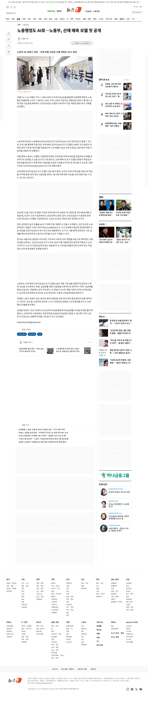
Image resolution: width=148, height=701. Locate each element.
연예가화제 (69, 626)
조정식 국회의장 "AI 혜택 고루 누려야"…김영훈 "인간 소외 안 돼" (42, 436)
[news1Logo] (15, 680)
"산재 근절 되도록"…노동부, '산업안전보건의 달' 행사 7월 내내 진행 (43, 439)
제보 (140, 7)
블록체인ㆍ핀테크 (116, 602)
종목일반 (84, 645)
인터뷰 (68, 639)
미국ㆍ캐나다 (55, 586)
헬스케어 (39, 631)
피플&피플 (54, 607)
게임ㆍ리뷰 (24, 639)
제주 (67, 615)
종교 (52, 631)
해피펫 (59, 11)
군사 (97, 586)
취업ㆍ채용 (129, 610)
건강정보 (54, 642)
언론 (52, 639)
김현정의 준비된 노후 (115, 513)
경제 (18, 25)
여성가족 (24, 605)
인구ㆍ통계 (39, 591)
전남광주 (69, 605)
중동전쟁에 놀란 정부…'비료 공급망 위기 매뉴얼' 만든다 (31, 350)
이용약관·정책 (82, 669)
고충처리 (93, 669)
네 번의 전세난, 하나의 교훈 (119, 492)
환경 (22, 597)
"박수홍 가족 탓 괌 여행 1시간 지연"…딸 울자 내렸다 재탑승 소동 (113, 96)
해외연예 (69, 637)
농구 (82, 639)
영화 (67, 631)
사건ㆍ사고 (24, 583)
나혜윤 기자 (25, 39)
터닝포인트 (129, 637)
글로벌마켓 (114, 629)
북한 (97, 579)
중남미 (53, 597)
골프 (82, 642)
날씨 (22, 599)
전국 (67, 579)
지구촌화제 (54, 610)
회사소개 (55, 669)
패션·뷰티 (129, 602)
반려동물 (54, 653)
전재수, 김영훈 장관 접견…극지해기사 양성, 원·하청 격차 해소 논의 (43, 433)
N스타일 (69, 642)
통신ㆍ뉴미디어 (26, 629)
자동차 (128, 591)
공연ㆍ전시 (54, 626)
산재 (39, 334)
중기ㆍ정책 (129, 594)
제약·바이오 (40, 629)
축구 (82, 631)
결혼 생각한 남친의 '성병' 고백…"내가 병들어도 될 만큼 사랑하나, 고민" (121, 353)
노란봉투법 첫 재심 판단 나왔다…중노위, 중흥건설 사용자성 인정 (68, 350)
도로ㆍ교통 (54, 650)
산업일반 (129, 583)
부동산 (8, 622)
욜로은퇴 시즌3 (113, 501)
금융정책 (114, 586)
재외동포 (84, 589)
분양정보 (9, 631)
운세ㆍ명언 (54, 647)
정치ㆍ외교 (99, 583)
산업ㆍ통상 (39, 589)
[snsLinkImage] (127, 689)
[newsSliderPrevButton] (124, 80)
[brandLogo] (74, 9)
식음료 (128, 605)
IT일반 (23, 634)
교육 (22, 589)
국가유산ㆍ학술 (56, 634)
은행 (112, 589)
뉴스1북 (128, 639)
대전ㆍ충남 (69, 599)
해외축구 (84, 634)
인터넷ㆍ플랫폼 (26, 626)
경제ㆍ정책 (39, 583)
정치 (8, 579)
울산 (67, 613)
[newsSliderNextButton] (129, 80)
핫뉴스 (102, 316)
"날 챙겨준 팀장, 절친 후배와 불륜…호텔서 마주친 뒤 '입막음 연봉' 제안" (120, 333)
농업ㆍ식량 (39, 597)
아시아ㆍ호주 (55, 589)
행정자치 (69, 583)
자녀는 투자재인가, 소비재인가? (118, 505)
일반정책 (9, 629)
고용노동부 (22, 334)
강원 (67, 594)
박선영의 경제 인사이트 (115, 489)
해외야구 (84, 629)
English (88, 11)
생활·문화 (55, 622)
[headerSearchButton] (15, 7)
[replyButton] (9, 39)
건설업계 (9, 637)
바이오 (38, 622)
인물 (22, 602)
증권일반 (114, 594)
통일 (82, 586)
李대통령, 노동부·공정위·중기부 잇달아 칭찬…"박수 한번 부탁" (42, 429)
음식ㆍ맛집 (54, 658)
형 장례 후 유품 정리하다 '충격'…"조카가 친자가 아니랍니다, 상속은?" (121, 323)
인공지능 (32, 334)
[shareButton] (9, 33)
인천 (67, 591)
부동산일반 (9, 626)
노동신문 (96, 11)
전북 (67, 602)
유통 (127, 597)
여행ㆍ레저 (54, 645)
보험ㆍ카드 (114, 591)
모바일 (23, 631)
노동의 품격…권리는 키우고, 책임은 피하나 (118, 529)
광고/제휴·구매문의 (67, 669)
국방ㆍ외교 (84, 583)
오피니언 (103, 484)
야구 (82, 626)
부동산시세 (9, 634)
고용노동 (39, 594)
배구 (82, 637)
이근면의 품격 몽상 (114, 525)
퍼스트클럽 (129, 642)
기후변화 (54, 602)
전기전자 (129, 589)
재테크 (113, 599)
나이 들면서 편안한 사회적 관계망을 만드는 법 (118, 517)
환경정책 (39, 599)
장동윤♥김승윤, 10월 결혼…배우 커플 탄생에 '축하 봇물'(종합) (113, 126)
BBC (112, 626)
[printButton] (9, 51)
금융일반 (114, 583)
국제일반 (54, 613)
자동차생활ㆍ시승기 (57, 655)
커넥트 (136, 7)
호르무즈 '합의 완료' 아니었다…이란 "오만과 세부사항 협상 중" (35, 2)
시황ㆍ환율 (114, 597)
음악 (67, 634)
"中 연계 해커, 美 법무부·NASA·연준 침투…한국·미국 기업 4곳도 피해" (121, 2)
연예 (101, 197)
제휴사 (113, 622)
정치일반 (9, 591)
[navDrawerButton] (7, 7)
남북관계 (99, 597)
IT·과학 (24, 622)
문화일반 (54, 637)
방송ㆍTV (69, 629)
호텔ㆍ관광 (129, 607)
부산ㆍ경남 (69, 610)
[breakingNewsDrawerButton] (11, 7)
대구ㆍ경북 (69, 607)
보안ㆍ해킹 (24, 637)
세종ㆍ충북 (69, 597)
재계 (127, 586)
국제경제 (54, 599)
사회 (23, 579)
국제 (52, 579)
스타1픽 (128, 631)
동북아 (53, 583)
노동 (22, 594)
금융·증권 (115, 579)
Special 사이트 (132, 622)
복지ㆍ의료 (39, 626)
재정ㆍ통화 (39, 586)
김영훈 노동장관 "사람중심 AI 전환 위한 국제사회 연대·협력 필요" (43, 442)
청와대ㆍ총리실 (11, 583)
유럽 (52, 591)
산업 (127, 579)
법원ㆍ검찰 (24, 586)
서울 (67, 586)
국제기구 (54, 605)
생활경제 (129, 599)
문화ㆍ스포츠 (100, 594)
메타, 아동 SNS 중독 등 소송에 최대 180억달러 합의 (77, 2)
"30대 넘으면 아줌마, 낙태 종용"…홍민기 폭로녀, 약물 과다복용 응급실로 (121, 363)
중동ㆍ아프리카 (56, 594)
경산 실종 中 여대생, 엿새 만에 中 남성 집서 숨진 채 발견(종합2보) (113, 106)
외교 (82, 579)
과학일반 (24, 642)
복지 (22, 591)
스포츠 (102, 224)
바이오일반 (39, 634)
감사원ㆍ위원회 (11, 589)
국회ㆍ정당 (10, 586)
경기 (67, 589)
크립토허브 (51, 11)
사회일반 (24, 607)
